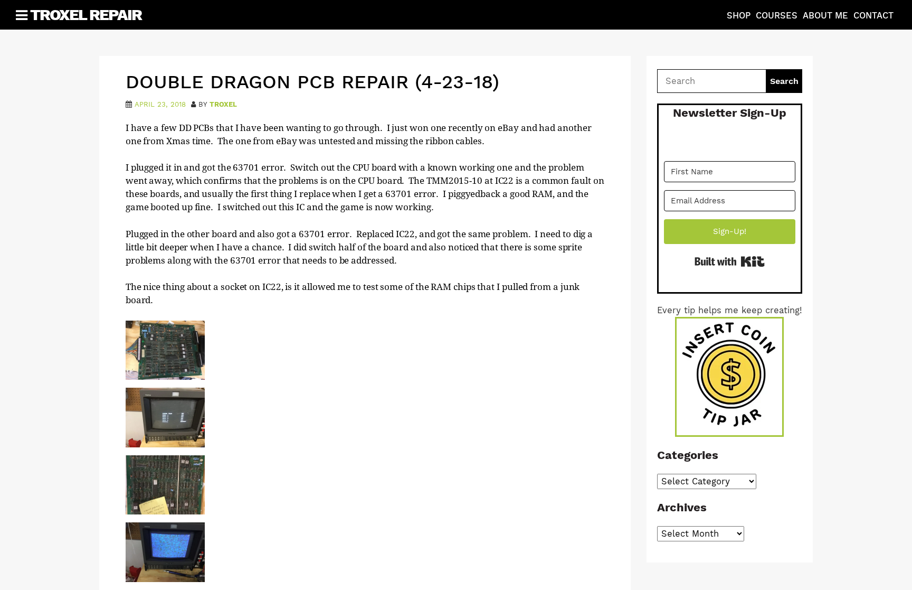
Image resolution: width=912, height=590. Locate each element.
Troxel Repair (85, 14)
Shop (738, 16)
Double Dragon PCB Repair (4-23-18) (312, 82)
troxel (223, 104)
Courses (776, 16)
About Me (825, 16)
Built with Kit (730, 261)
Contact (873, 16)
